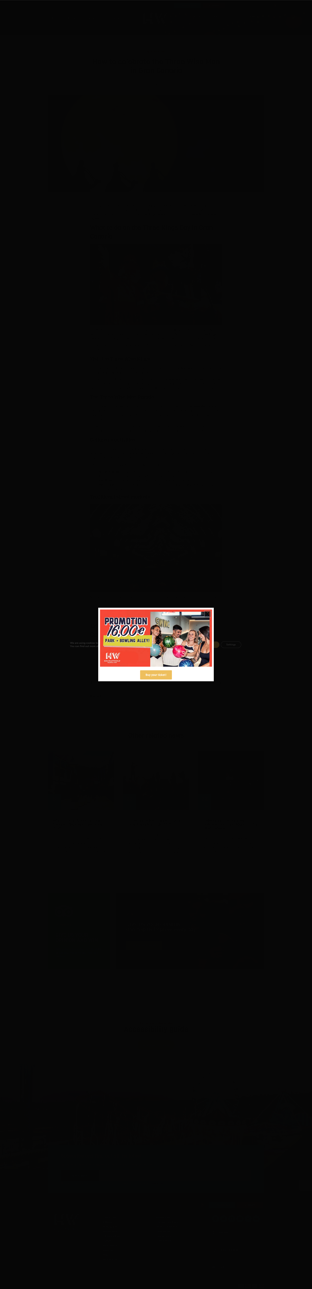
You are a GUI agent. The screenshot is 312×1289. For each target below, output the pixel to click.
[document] (156, 644)
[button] (207, 614)
